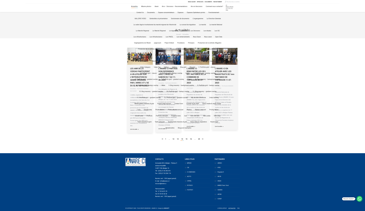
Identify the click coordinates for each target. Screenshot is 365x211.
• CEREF (219, 199)
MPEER (189, 163)
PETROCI (190, 185)
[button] (359, 199)
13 (178, 139)
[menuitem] (134, 6)
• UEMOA (219, 190)
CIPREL (189, 181)
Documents (208, 1)
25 (199, 139)
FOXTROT (190, 190)
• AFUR (219, 176)
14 (182, 139)
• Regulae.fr (220, 172)
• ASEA (219, 181)
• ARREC (219, 163)
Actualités (133, 88)
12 (173, 139)
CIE (188, 167)
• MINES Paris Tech (223, 185)
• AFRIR (219, 194)
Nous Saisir (192, 1)
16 (191, 139)
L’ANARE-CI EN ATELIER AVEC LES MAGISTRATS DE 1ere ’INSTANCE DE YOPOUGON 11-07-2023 (224, 75)
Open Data (200, 1)
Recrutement (217, 1)
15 (186, 139)
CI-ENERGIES (191, 172)
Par (227, 86)
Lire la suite (133, 129)
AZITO (189, 176)
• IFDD (219, 167)
